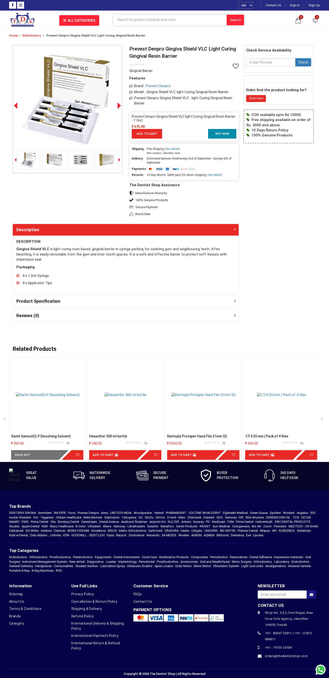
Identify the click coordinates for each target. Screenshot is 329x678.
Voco (72, 513)
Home (13, 35)
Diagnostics (95, 561)
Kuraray (198, 522)
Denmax (60, 530)
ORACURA (171, 530)
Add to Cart (147, 133)
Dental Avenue (109, 522)
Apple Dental (31, 526)
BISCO (113, 530)
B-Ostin (81, 526)
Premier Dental (248, 530)
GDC (220, 517)
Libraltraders (136, 526)
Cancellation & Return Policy (94, 601)
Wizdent (289, 513)
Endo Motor (183, 566)
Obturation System (226, 566)
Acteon (186, 522)
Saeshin (153, 526)
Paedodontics (83, 557)
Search (235, 20)
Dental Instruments (127, 557)
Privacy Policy (82, 594)
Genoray (231, 517)
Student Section (86, 566)
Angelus (303, 513)
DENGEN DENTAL (278, 517)
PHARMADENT (176, 513)
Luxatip (111, 561)
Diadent (209, 517)
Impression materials (288, 557)
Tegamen (47, 517)
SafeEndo (304, 530)
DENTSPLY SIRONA (23, 513)
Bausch (121, 535)
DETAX (306, 517)
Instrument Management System (44, 561)
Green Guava (259, 513)
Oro (36, 517)
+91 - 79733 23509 (278, 647)
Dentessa (238, 535)
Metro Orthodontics (133, 530)
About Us (16, 601)
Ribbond (223, 535)
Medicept (219, 522)
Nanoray (120, 526)
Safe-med (155, 530)
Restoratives (238, 557)
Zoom (267, 526)
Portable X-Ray (19, 570)
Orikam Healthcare (69, 517)
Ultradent (94, 526)
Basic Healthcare (62, 526)
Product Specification (38, 301)
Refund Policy (82, 616)
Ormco (161, 517)
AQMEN (209, 535)
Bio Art (257, 526)
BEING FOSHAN (78, 530)
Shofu (149, 517)
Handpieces (43, 566)
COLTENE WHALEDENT (205, 513)
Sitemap (16, 594)
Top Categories (24, 550)
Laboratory (281, 561)
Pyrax (111, 535)
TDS (296, 517)
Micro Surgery (241, 561)
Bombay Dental (69, 522)
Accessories (189, 561)
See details (173, 149)
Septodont (112, 517)
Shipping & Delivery (86, 609)
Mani (182, 517)
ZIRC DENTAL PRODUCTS (293, 522)
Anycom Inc (158, 522)
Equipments (103, 557)
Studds (14, 526)
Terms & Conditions (25, 609)
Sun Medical (222, 526)
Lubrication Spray (112, 566)
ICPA (66, 535)
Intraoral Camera (299, 566)
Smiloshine (137, 535)
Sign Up (314, 5)
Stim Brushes (255, 517)
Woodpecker (143, 513)
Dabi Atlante (39, 535)
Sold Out (22, 455)
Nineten (184, 535)
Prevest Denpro (158, 86)
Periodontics (219, 557)
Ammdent (45, 513)
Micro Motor (202, 566)
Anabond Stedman (134, 522)
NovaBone (98, 530)
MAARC (14, 522)
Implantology (127, 561)
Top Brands (20, 506)
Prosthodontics (60, 557)
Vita (53, 522)
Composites (199, 557)
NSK (45, 526)
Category (16, 623)
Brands (15, 616)
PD (208, 522)
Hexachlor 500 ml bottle (108, 436)
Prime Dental (245, 522)
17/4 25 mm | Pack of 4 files (266, 436)
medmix (47, 530)
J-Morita (55, 535)
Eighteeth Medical (236, 513)
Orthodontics (38, 557)
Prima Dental (40, 522)
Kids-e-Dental (19, 535)
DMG (25, 522)
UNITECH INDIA (121, 513)
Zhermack (194, 517)
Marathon (168, 526)
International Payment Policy (94, 636)
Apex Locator (164, 566)
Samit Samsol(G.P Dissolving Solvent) (41, 436)
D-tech (172, 517)
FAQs (137, 594)
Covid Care (149, 557)
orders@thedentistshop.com (286, 656)
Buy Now (222, 133)
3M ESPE (60, 513)
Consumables (63, 566)
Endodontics (31, 35)
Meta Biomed (93, 517)
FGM (231, 522)
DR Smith (312, 526)
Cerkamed (16, 530)
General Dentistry (21, 566)
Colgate (197, 530)
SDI (313, 513)
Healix (185, 530)
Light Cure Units (252, 566)
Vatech (159, 513)
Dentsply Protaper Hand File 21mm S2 (197, 436)
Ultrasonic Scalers (139, 566)
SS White (32, 530)
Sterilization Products (174, 557)
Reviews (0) (27, 315)
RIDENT (205, 526)
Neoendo (153, 535)
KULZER (174, 522)
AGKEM (196, 535)
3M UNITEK (228, 530)
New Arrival (77, 561)
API (274, 530)
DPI (241, 517)
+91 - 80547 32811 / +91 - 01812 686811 (288, 636)
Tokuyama (129, 517)
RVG (59, 570)
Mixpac (265, 530)
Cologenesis (241, 526)
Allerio (107, 526)
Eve (249, 535)
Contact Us (273, 5)
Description (27, 229)
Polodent (280, 526)
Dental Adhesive (261, 557)
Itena (105, 513)
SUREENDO (287, 530)
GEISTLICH (97, 535)
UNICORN (211, 530)
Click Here (256, 98)
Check (303, 62)
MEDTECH (296, 526)
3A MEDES (169, 535)
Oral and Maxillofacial (215, 561)
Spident (276, 513)
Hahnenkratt (264, 522)
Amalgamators (275, 566)
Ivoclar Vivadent (20, 517)
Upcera (258, 535)
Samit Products (187, 526)
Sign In (295, 5)
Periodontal (147, 561)
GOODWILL (79, 535)
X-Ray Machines (43, 570)
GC (140, 517)
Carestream (89, 522)
